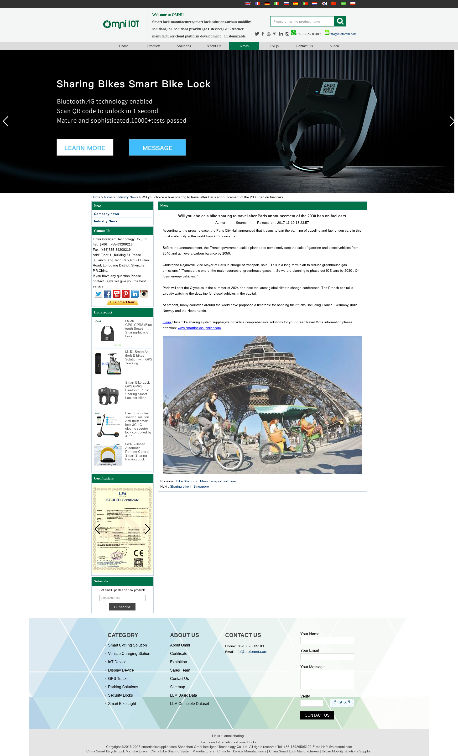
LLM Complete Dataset (189, 704)
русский (285, 3)
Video (334, 46)
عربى (343, 3)
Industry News (127, 197)
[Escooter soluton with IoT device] (229, 121)
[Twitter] (257, 34)
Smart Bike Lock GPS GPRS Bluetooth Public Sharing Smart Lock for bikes (137, 390)
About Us (214, 46)
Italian (276, 3)
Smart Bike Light (122, 704)
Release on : (267, 222)
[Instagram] (287, 34)
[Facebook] (263, 34)
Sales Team (180, 670)
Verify (305, 696)
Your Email (309, 650)
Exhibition (178, 662)
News (244, 46)
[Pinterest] (275, 34)
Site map (177, 687)
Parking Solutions (123, 687)
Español (295, 3)
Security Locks (120, 695)
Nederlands (314, 3)
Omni (167, 322)
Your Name (309, 634)
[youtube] (269, 34)
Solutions (184, 46)
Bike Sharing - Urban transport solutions (206, 481)
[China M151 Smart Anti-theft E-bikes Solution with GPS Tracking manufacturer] (108, 364)
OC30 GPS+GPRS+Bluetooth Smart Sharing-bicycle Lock (138, 328)
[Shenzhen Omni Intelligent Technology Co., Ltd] (121, 24)
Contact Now (122, 302)
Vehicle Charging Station (129, 654)
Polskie (352, 3)
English (247, 3)
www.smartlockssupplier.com (199, 328)
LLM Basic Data (183, 695)
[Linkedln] (281, 34)
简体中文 (333, 3)
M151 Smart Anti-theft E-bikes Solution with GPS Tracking (138, 357)
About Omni (180, 645)
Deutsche (266, 3)
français (257, 3)
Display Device (121, 670)
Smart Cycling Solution (127, 645)
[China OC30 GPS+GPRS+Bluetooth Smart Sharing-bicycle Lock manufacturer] (108, 333)
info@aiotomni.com (343, 34)
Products (153, 46)
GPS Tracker (119, 679)
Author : (221, 222)
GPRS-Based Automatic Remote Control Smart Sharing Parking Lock (137, 451)
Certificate (178, 654)
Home (123, 46)
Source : (243, 222)
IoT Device (117, 662)
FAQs (274, 46)
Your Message (312, 667)
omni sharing (234, 736)
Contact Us (304, 46)
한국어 (324, 3)
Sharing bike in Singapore (189, 486)
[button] (452, 121)
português (305, 3)
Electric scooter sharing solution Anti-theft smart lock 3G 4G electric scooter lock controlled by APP (138, 424)
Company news (106, 214)
